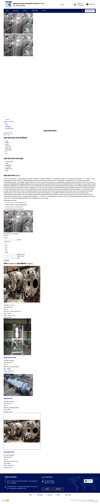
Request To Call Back (9, 121)
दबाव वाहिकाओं (8, 126)
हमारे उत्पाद (25, 10)
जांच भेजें (7, 119)
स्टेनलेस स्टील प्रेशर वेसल (10, 357)
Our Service (34, 10)
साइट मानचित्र (68, 495)
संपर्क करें (43, 10)
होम (6, 123)
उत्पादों (6, 125)
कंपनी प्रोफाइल (16, 10)
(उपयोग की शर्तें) (95, 500)
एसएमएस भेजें (92, 4)
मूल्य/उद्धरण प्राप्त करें (8, 133)
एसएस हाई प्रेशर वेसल (9, 452)
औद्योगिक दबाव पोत (8, 398)
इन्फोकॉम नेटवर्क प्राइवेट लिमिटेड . (85, 501)
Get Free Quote (90, 10)
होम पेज (7, 10)
